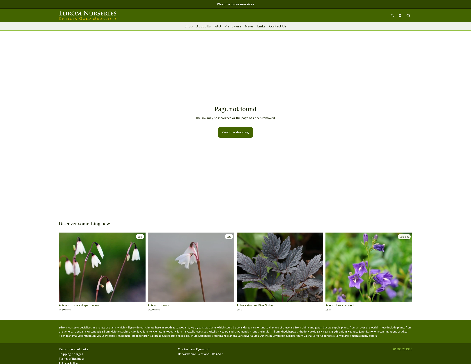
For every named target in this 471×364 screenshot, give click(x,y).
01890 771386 (402, 349)
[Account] (400, 15)
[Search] (392, 15)
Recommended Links (73, 349)
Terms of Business (71, 359)
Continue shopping (235, 132)
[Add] (140, 296)
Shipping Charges (71, 354)
